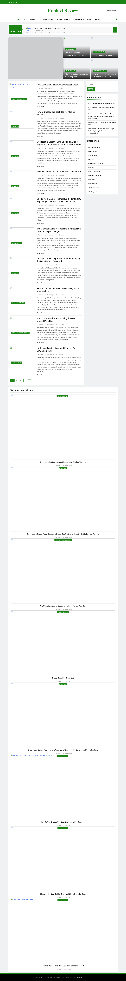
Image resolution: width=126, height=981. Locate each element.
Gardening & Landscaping (20, 333)
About (89, 19)
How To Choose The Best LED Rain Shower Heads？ (63, 966)
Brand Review (78, 19)
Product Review (63, 10)
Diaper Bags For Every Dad (103, 55)
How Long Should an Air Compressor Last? (50, 28)
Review (40, 88)
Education (15, 126)
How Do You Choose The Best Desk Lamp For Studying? (63, 822)
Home (18, 19)
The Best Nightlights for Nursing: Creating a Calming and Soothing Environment (76, 55)
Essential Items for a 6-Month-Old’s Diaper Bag (59, 171)
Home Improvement (100, 70)
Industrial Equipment (19, 99)
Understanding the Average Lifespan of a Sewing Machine (63, 462)
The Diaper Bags (62, 19)
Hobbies (91, 167)
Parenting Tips (16, 243)
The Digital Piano (46, 19)
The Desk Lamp (30, 19)
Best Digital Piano (94, 147)
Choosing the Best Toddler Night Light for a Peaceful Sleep (63, 894)
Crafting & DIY (16, 362)
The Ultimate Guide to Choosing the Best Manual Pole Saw (63, 606)
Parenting (15, 156)
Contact (98, 19)
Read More (40, 106)
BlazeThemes (77, 977)
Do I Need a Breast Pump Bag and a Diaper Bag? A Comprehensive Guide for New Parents (101, 116)
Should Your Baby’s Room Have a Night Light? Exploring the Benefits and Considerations (101, 131)
